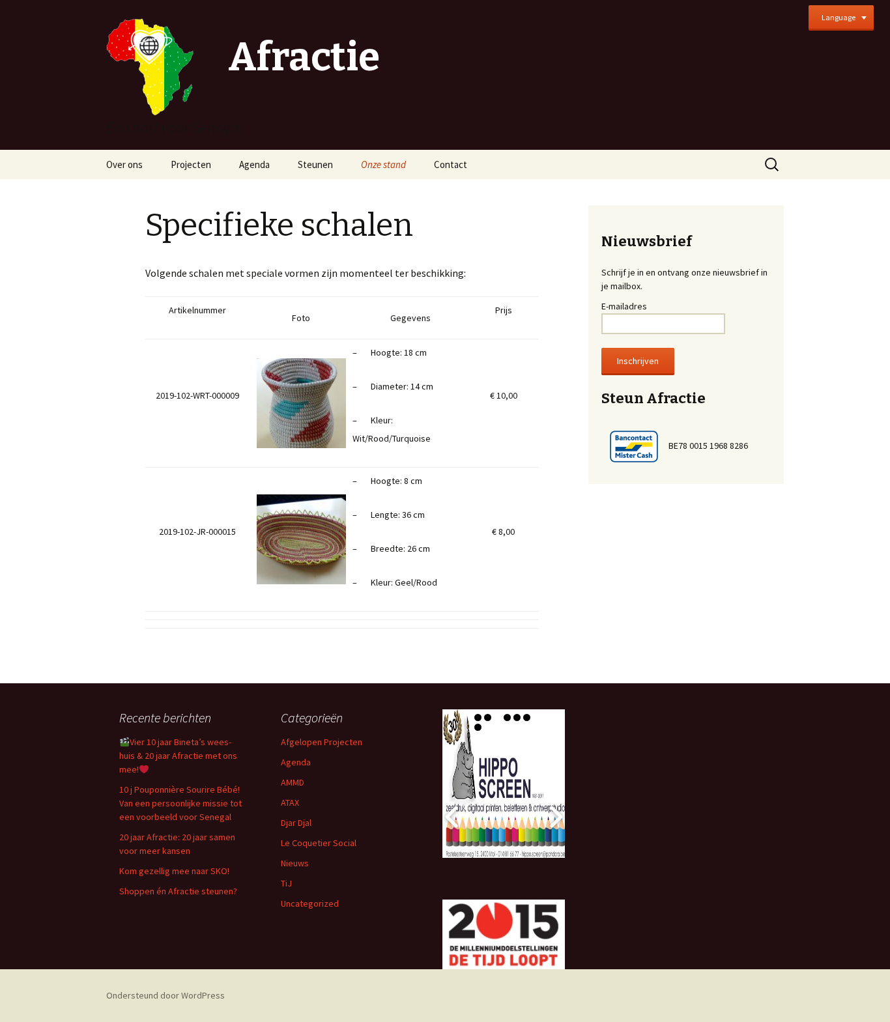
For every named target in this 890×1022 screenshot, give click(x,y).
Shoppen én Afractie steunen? (178, 891)
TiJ (286, 883)
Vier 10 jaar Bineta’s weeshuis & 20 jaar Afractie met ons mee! (178, 755)
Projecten (191, 164)
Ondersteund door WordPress (165, 995)
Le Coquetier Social (318, 843)
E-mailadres (624, 306)
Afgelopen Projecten (321, 742)
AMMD (292, 782)
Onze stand (383, 164)
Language (838, 17)
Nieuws (295, 863)
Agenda (254, 164)
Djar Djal (296, 823)
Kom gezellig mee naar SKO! (174, 871)
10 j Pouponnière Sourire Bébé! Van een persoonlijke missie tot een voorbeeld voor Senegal (180, 803)
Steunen (315, 164)
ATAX (290, 802)
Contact (450, 164)
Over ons (124, 164)
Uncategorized (310, 903)
